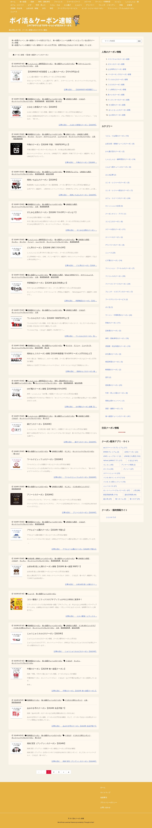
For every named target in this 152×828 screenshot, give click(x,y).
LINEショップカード (112, 456)
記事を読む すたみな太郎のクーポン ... (81, 230)
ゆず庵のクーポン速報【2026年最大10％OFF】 (47, 388)
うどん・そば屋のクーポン (117, 136)
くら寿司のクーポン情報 (117, 89)
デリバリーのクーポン (114, 245)
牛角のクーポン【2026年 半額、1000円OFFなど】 (48, 144)
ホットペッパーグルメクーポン (22, 66)
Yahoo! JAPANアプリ (19, 136)
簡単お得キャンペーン (114, 401)
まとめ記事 (110, 175)
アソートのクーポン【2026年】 (40, 494)
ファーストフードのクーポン (117, 284)
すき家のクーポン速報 (117, 105)
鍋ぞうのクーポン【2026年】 (39, 424)
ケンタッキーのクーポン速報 (118, 100)
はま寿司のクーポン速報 (117, 69)
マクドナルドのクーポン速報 (118, 59)
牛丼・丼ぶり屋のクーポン (116, 393)
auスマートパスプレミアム (115, 447)
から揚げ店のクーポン (114, 151)
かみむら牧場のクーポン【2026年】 (42, 107)
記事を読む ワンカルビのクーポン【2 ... (81, 336)
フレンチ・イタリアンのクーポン (119, 291)
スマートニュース (84, 64)
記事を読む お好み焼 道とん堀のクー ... (81, 584)
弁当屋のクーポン (113, 354)
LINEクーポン (70, 134)
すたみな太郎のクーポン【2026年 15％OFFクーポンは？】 (52, 212)
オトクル (31, 136)
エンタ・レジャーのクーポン (117, 182)
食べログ (59, 101)
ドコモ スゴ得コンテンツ (22, 628)
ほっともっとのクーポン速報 (119, 110)
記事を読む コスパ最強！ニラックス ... (81, 616)
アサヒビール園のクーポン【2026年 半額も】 (46, 529)
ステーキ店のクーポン (115, 229)
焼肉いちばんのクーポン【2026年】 (42, 179)
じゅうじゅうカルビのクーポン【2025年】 (45, 633)
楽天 (108, 377)
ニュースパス (62, 136)
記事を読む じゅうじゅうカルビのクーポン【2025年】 (75, 651)
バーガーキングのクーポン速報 (119, 74)
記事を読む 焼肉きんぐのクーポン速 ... (81, 371)
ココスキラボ (111, 517)
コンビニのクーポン (114, 221)
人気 (36, 66)
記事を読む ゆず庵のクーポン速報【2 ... (81, 406)
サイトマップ (105, 792)
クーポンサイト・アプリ (115, 214)
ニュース (31, 594)
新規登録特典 (39, 101)
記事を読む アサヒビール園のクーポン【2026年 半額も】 (74, 549)
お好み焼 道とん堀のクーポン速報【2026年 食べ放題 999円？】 (54, 566)
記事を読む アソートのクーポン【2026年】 (79, 512)
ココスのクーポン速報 (116, 84)
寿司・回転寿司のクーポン (64, 381)
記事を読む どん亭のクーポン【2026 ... (81, 265)
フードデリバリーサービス (116, 299)
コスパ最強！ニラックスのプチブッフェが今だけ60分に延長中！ (54, 599)
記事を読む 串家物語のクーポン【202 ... (80, 301)
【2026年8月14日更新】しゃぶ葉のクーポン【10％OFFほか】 (53, 71)
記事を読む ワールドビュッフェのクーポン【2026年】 (75, 477)
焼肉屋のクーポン (34, 99)
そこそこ (15, 242)
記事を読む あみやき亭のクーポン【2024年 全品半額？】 (74, 726)
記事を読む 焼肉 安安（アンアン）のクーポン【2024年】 (74, 761)
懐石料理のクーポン (114, 362)
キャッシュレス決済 (114, 206)
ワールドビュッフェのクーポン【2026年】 (45, 459)
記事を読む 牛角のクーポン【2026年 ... (81, 162)
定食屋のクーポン (113, 330)
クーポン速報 (19, 55)
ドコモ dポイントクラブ (81, 486)
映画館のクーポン (113, 369)
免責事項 (103, 797)
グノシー (39, 136)
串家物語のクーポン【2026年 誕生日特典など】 (47, 282)
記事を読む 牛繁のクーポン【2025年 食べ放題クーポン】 (74, 691)
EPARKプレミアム (72, 172)
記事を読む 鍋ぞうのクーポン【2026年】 (80, 442)
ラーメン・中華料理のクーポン (118, 315)
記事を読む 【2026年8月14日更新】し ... (80, 89)
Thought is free (89, 822)
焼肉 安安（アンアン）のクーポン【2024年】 (46, 743)
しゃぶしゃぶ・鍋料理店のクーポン (40, 64)
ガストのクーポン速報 (116, 64)
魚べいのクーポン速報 (116, 94)
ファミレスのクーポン (115, 276)
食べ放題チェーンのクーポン (65, 64)
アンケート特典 (128, 465)
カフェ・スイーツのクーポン (117, 198)
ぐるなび (82, 99)
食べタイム (120, 499)
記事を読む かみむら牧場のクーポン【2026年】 (78, 125)
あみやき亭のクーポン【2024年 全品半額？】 (46, 708)
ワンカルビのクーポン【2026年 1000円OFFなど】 (48, 318)
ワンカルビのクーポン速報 (118, 79)
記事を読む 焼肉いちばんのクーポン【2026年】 (78, 195)
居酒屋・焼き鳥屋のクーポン (117, 346)
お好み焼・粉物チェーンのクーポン (40, 558)
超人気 (47, 348)
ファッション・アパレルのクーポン (119, 268)
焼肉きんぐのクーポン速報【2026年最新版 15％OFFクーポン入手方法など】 (60, 353)
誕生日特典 (50, 101)
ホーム (102, 787)
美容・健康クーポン (114, 408)
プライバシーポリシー (108, 802)
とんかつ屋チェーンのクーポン (118, 167)
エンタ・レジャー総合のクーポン (119, 190)
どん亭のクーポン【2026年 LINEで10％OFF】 (46, 247)
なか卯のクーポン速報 (117, 115)
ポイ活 (109, 307)
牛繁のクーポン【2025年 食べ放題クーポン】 (46, 668)
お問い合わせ (105, 807)
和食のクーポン (112, 323)
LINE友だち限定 (71, 99)
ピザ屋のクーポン (113, 260)
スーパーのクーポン (114, 237)
